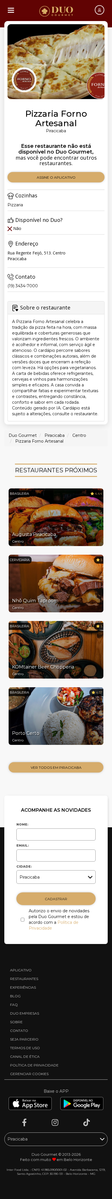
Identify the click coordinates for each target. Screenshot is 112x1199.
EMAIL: (22, 845)
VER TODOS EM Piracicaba (56, 767)
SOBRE (16, 1022)
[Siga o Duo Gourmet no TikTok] (86, 1122)
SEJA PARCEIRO (24, 1039)
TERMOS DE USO (25, 1048)
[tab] (56, 361)
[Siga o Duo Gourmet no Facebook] (24, 1122)
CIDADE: (24, 866)
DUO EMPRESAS (24, 1013)
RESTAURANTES (24, 979)
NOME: (22, 824)
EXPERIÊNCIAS (23, 987)
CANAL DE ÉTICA (25, 1056)
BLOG (15, 996)
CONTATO (19, 1030)
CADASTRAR (56, 899)
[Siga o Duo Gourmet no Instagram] (55, 1122)
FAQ (14, 1004)
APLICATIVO (21, 970)
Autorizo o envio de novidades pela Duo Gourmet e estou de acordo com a (59, 919)
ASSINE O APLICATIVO (56, 177)
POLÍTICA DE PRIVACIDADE (34, 1065)
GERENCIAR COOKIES (29, 1074)
